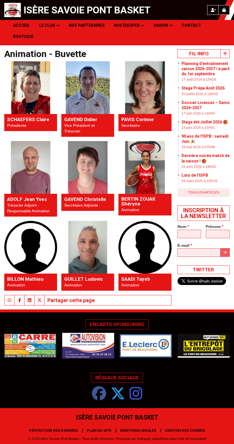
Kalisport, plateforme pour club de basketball (171, 439)
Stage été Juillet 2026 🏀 (204, 122)
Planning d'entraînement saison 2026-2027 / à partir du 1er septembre (206, 68)
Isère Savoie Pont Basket (87, 10)
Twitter (203, 269)
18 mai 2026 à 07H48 (198, 147)
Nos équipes (127, 25)
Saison (161, 25)
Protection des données (53, 430)
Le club (47, 25)
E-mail (184, 245)
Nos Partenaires (87, 25)
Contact (191, 25)
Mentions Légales (138, 430)
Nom (183, 226)
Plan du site (99, 430)
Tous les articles (203, 192)
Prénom (214, 226)
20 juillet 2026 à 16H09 (199, 94)
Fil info (199, 53)
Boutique (23, 36)
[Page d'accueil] (12, 10)
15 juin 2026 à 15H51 (198, 128)
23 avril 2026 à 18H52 (198, 167)
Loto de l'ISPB (194, 175)
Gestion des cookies (185, 430)
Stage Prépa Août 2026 (203, 88)
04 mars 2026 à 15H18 (199, 181)
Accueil (21, 25)
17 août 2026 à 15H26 (198, 80)
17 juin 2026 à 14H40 (198, 113)
